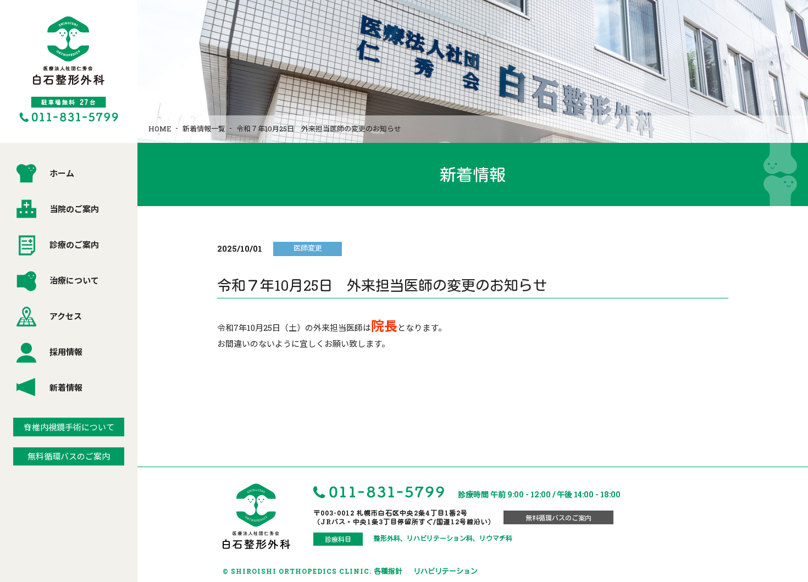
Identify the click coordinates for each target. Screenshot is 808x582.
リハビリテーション (445, 571)
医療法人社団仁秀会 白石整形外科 (68, 69)
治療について (74, 280)
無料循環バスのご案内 (68, 456)
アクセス (65, 316)
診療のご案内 (74, 244)
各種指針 (388, 571)
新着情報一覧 (203, 129)
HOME (159, 129)
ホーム (61, 173)
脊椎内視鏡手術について (69, 427)
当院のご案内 (74, 208)
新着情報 (65, 387)
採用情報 (65, 351)
